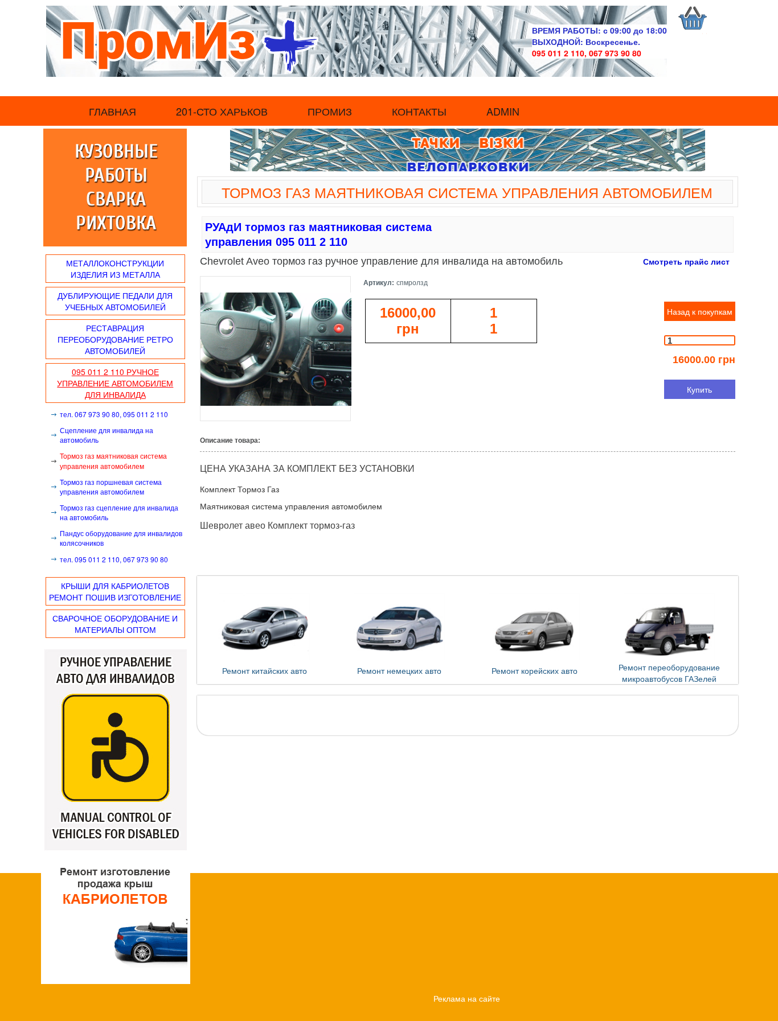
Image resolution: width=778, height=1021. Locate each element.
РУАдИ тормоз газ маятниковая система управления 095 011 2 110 (318, 234)
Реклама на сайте (466, 998)
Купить (699, 389)
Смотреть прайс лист (686, 261)
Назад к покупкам (699, 311)
